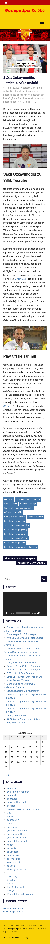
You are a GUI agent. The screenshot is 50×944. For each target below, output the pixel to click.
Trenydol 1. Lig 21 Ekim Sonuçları (23, 669)
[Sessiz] (38, 613)
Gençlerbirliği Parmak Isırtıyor (21, 662)
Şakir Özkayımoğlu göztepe (16, 538)
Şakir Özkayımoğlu (35, 517)
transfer (11, 883)
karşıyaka (12, 848)
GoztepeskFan (28, 87)
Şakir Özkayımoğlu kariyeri (15, 547)
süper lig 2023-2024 (17, 869)
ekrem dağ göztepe (24, 499)
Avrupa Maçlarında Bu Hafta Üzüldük (25, 638)
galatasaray (13, 820)
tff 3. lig (11, 880)
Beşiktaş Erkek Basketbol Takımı (23, 809)
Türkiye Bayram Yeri (17, 715)
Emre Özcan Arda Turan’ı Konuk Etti (24, 677)
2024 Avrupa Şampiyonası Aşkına (23, 719)
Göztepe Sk (9, 508)
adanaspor (12, 788)
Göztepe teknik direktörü (14, 517)
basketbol (12, 798)
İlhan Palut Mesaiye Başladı (20, 559)
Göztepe (7, 406)
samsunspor (13, 855)
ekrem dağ (8, 499)
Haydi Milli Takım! (16, 722)
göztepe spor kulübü (17, 837)
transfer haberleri (15, 887)
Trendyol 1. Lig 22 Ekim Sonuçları (23, 666)
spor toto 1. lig (20, 102)
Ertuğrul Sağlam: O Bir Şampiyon (23, 691)
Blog (39, 87)
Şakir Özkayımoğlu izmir (14, 543)
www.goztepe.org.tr (13, 908)
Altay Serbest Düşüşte (18, 680)
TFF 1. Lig (33, 102)
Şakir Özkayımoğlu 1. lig (14, 521)
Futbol (37, 499)
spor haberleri (13, 859)
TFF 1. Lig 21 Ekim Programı (21, 673)
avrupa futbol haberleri (18, 791)
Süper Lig (33, 547)
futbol (6, 91)
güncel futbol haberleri (22, 98)
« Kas (6, 775)
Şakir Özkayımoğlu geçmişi (15, 530)
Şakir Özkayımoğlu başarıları (16, 525)
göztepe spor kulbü (24, 508)
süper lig (11, 866)
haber (36, 98)
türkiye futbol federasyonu (20, 894)
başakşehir (12, 795)
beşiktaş (11, 806)
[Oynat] (7, 613)
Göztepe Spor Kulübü (13, 512)
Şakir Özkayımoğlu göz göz (16, 534)
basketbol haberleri (16, 802)
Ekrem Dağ (20, 278)
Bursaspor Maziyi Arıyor (31, 563)
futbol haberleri (10, 504)
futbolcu (23, 504)
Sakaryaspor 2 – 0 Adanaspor (21, 634)
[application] (25, 604)
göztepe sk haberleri (17, 830)
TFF (9, 873)
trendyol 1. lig (13, 890)
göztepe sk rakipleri (22, 94)
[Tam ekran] (43, 613)
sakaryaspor (13, 852)
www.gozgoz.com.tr (13, 911)
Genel (13, 91)
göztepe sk (22, 91)
